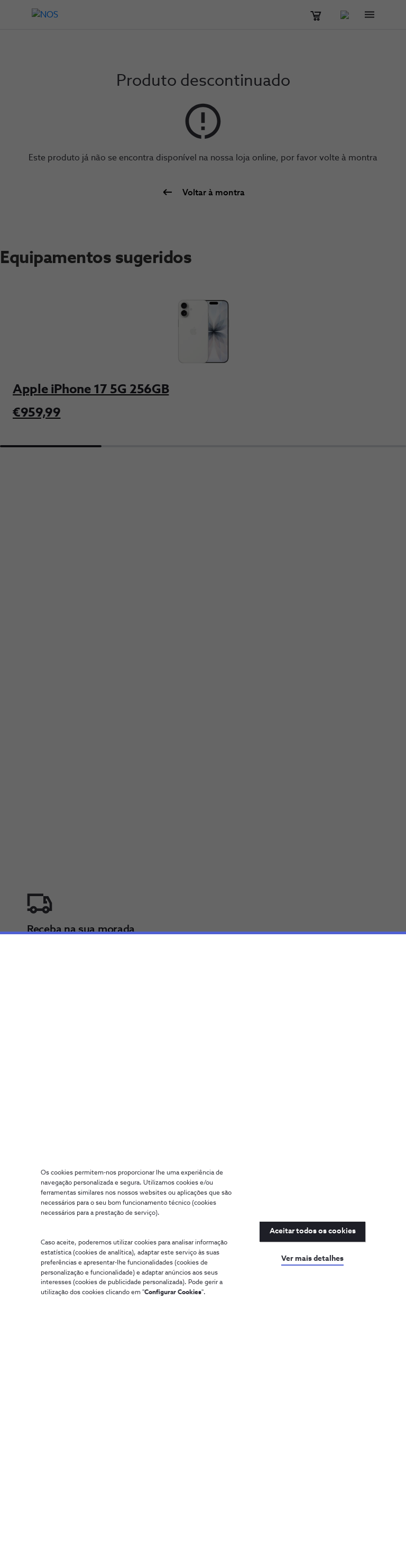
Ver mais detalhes (312, 1258)
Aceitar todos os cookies (313, 1231)
